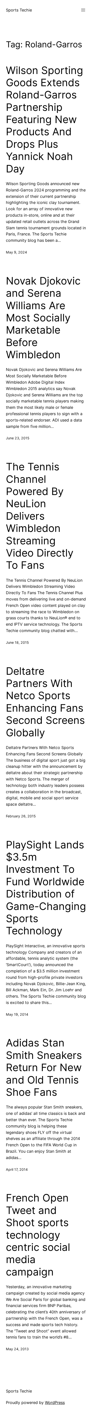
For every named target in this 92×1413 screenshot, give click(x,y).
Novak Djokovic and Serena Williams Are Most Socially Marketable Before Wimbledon (43, 318)
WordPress (55, 1402)
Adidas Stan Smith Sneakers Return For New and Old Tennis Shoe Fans (44, 1067)
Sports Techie (19, 10)
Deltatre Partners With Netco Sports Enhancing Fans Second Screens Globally (45, 702)
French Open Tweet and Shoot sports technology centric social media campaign (38, 1235)
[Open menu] (83, 10)
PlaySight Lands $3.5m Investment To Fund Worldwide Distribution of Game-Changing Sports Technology (46, 888)
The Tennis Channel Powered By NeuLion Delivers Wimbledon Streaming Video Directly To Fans (39, 516)
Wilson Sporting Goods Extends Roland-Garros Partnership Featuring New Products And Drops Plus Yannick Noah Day (44, 119)
